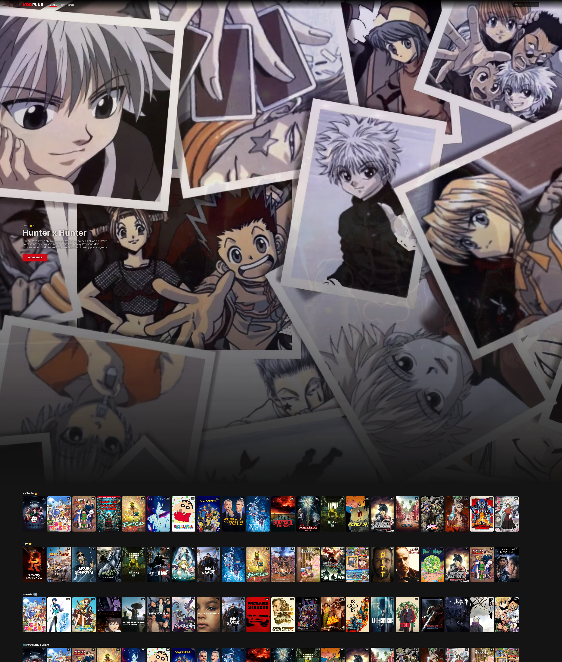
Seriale (70, 5)
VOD (33, 4)
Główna (53, 5)
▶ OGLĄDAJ (35, 257)
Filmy (62, 5)
